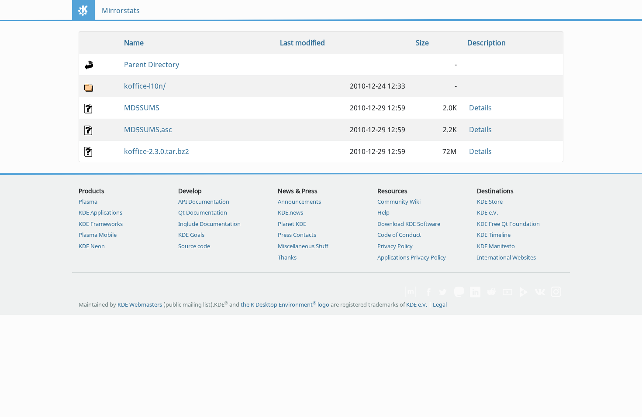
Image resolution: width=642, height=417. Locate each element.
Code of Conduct (399, 235)
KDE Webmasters (139, 304)
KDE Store (490, 201)
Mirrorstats (121, 10)
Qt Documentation (202, 212)
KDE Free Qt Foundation (508, 224)
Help (383, 212)
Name (134, 43)
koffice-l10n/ (145, 86)
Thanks (287, 257)
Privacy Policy (395, 246)
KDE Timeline (494, 235)
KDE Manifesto (496, 246)
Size (422, 43)
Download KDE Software (408, 224)
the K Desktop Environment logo (285, 304)
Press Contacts (297, 235)
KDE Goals (191, 235)
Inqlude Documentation (209, 224)
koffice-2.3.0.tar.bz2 (156, 151)
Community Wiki (399, 201)
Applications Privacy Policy (411, 257)
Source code (194, 246)
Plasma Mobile (98, 235)
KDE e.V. (487, 212)
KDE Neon (92, 246)
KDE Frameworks (101, 224)
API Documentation (203, 201)
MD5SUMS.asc (148, 129)
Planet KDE (292, 224)
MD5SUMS (141, 108)
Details (480, 108)
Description (486, 43)
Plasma (88, 201)
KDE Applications (100, 212)
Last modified (302, 43)
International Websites (506, 257)
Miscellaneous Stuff (303, 246)
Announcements (299, 201)
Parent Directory (151, 64)
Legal (440, 304)
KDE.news (290, 212)
